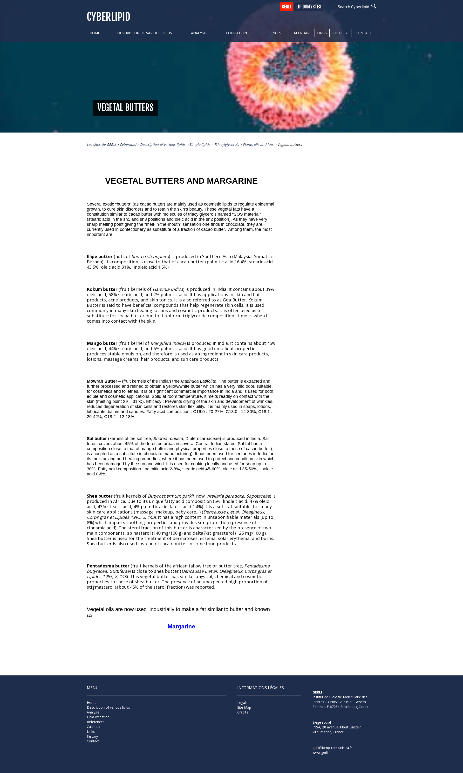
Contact (364, 33)
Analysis (199, 33)
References (270, 33)
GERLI (286, 7)
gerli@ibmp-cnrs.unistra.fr (332, 747)
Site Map (244, 707)
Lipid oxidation (232, 33)
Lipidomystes (308, 7)
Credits (242, 712)
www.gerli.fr (322, 752)
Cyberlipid (108, 17)
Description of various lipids (144, 33)
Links (322, 33)
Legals (242, 702)
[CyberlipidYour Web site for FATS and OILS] (337, 715)
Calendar (300, 33)
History (340, 33)
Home (95, 33)
